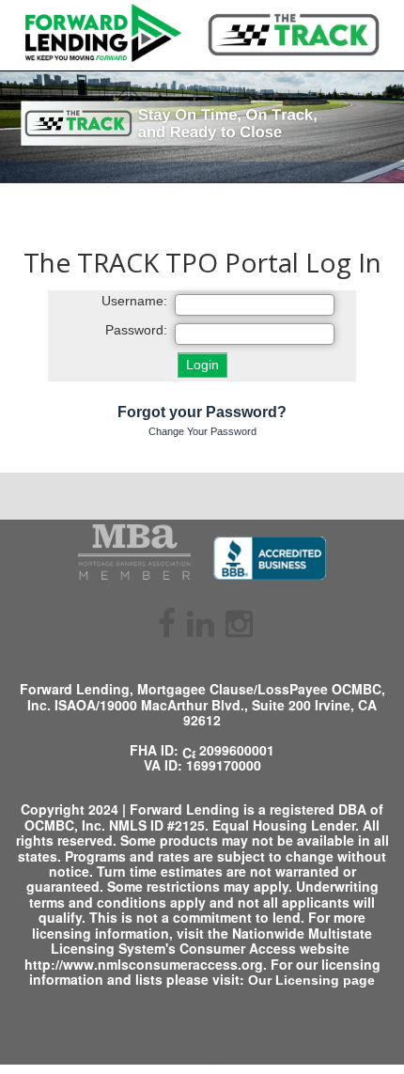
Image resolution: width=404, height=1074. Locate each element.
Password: (136, 330)
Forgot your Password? (202, 412)
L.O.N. (242, 1053)
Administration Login (202, 1013)
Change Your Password (202, 431)
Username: (134, 301)
